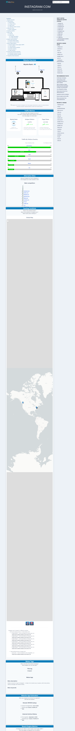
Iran (29, 167)
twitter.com (60, 29)
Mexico (29, 163)
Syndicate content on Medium (63, 94)
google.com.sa (60, 56)
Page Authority (12, 50)
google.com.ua (60, 121)
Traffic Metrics (10, 21)
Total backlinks (12, 46)
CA (31, 624)
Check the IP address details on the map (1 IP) (21, 634)
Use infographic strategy (62, 89)
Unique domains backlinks (14, 47)
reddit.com (26, 203)
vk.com (25, 201)
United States (29, 145)
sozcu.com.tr (60, 119)
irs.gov (58, 136)
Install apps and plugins (61, 77)
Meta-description (14, 36)
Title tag (11, 33)
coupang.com (60, 123)
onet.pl (58, 106)
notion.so (59, 67)
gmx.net (59, 58)
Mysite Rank (11, 22)
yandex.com (59, 70)
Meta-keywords (14, 37)
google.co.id (59, 125)
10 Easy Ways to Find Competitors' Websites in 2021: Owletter (62, 81)
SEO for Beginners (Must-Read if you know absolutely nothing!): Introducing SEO (62, 86)
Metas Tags (9, 32)
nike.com (59, 115)
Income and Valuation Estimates (13, 51)
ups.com (59, 138)
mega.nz (59, 131)
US (27, 624)
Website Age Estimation (12, 39)
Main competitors (12, 29)
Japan (29, 154)
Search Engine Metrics (11, 43)
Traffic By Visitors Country (14, 26)
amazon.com (60, 27)
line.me (58, 50)
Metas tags (11, 35)
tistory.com (59, 127)
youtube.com (26, 199)
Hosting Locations (11, 30)
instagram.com (61, 31)
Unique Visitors (12, 23)
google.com (60, 23)
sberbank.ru (59, 48)
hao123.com (59, 117)
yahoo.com (60, 32)
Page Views (11, 25)
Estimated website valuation (15, 54)
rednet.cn (59, 65)
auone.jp (59, 63)
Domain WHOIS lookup (13, 40)
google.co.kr (59, 54)
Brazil (29, 158)
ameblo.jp (59, 129)
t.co (24, 205)
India (29, 150)
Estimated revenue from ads (15, 53)
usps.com (59, 52)
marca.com (59, 69)
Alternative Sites (10, 28)
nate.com (59, 112)
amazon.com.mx (60, 133)
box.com (59, 114)
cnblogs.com (60, 46)
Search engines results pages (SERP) (16, 44)
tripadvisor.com (60, 104)
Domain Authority (12, 48)
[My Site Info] (10, 2)
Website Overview (11, 19)
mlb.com (59, 140)
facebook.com (61, 26)
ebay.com (60, 35)
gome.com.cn (60, 110)
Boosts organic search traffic (62, 96)
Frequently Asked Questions (13, 55)
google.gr (59, 134)
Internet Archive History (14, 41)
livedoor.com (60, 72)
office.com (60, 34)
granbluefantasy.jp (61, 108)
